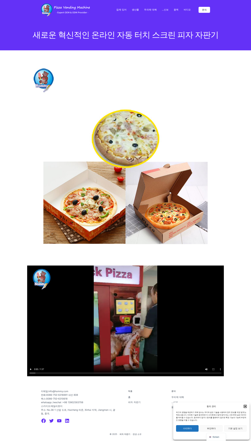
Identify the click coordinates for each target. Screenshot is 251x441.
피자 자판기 (125, 434)
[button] (245, 406)
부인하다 (211, 428)
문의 (204, 9)
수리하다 (187, 428)
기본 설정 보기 (235, 428)
